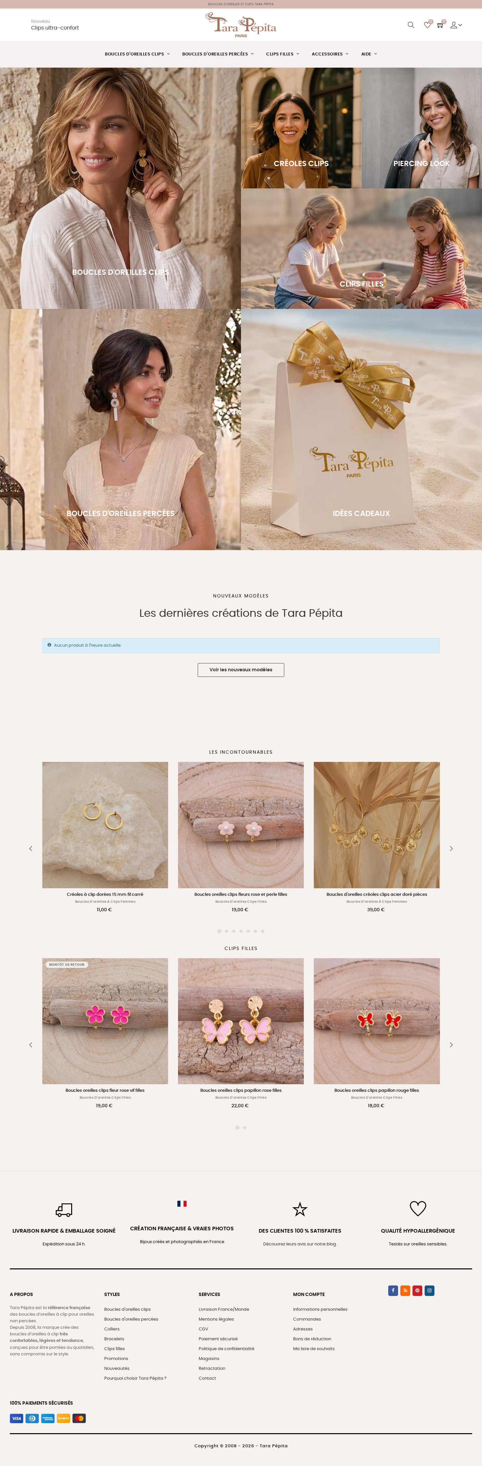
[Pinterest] (417, 1290)
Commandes (307, 1319)
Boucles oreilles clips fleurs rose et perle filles (240, 895)
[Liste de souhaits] (156, 774)
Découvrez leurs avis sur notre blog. (300, 1244)
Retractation (212, 1369)
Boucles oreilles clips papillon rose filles (241, 1091)
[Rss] (405, 1290)
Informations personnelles (320, 1309)
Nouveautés (117, 1369)
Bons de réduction (312, 1339)
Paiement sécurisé (218, 1339)
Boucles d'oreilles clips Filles (241, 901)
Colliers (112, 1329)
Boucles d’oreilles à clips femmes (105, 901)
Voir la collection (120, 221)
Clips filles (114, 1349)
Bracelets (114, 1339)
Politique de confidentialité (226, 1349)
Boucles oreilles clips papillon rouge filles (376, 1091)
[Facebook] (393, 1290)
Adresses (303, 1329)
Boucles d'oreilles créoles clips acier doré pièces (377, 895)
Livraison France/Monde (224, 1309)
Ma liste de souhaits (314, 1349)
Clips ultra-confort (55, 28)
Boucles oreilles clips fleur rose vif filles (105, 1091)
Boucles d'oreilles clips (127, 1309)
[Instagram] (429, 1290)
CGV (203, 1329)
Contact (207, 1378)
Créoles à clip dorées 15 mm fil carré (105, 895)
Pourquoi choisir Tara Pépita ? (135, 1378)
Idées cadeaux (361, 454)
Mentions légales (216, 1319)
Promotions (116, 1359)
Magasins (209, 1359)
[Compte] (456, 25)
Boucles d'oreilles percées (131, 1319)
